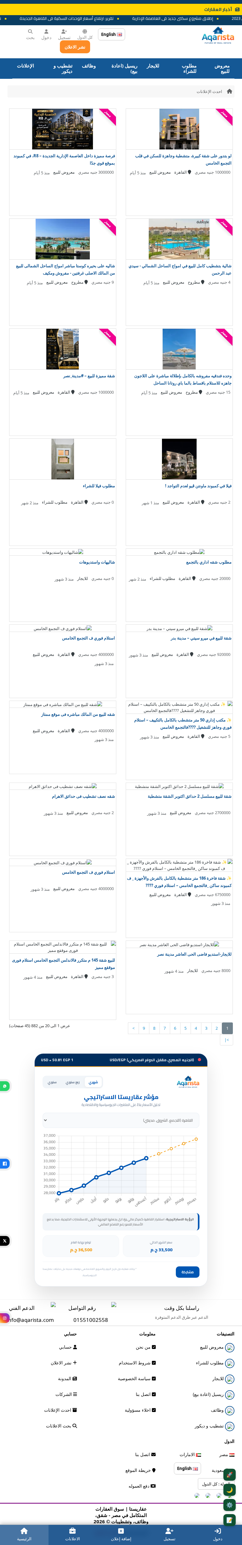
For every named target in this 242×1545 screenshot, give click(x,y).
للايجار (153, 65)
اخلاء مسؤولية (138, 1410)
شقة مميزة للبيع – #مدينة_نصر (89, 376)
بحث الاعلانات (59, 1426)
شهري (93, 1082)
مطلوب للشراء (189, 68)
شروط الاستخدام (135, 1363)
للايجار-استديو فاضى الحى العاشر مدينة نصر (194, 954)
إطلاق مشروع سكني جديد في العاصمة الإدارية (187, 18)
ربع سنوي (73, 1082)
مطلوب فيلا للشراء (99, 486)
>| (226, 1040)
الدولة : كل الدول (216, 1484)
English (109, 34)
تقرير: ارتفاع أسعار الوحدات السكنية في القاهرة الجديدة (82, 18)
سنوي (52, 1082)
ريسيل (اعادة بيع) (124, 68)
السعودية (220, 1470)
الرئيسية (24, 1539)
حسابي (66, 1347)
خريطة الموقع (138, 1470)
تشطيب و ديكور (63, 68)
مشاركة (188, 1272)
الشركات (64, 1394)
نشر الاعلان (75, 47)
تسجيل (64, 37)
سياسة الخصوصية (135, 1378)
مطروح (194, 282)
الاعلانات (72, 1539)
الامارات (188, 1454)
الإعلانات (25, 65)
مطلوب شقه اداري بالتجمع (209, 562)
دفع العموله (140, 1486)
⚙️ (229, 1504)
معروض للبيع (222, 68)
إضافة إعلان (121, 1539)
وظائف (89, 65)
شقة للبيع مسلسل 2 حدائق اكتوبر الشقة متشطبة (190, 796)
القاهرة (181, 172)
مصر (224, 1454)
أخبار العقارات (218, 9)
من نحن (144, 1347)
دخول (46, 37)
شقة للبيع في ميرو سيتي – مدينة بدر (201, 638)
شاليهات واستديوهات (97, 562)
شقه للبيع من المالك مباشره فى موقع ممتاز (78, 714)
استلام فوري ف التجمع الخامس (88, 638)
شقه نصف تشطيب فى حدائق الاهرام (83, 796)
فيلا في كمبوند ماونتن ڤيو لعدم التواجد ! (198, 486)
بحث (30, 37)
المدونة (65, 1378)
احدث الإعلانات (209, 91)
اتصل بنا (144, 1394)
